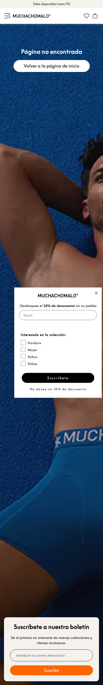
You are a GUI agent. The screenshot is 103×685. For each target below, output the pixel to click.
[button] (7, 16)
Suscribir (51, 670)
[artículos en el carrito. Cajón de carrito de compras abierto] (95, 15)
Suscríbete (58, 377)
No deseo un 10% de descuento (58, 389)
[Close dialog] (96, 293)
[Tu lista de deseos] (86, 15)
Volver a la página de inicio (52, 66)
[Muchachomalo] (31, 16)
